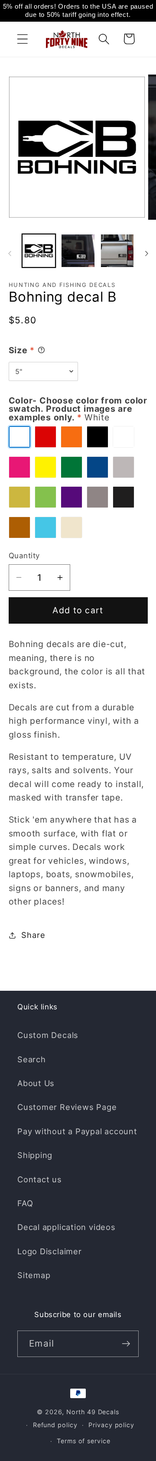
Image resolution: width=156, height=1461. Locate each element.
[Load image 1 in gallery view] (39, 251)
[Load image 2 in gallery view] (78, 251)
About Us (36, 1083)
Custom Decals (47, 1035)
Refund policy (55, 1424)
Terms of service (83, 1441)
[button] (22, 38)
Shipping (34, 1155)
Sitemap (33, 1275)
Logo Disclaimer (49, 1251)
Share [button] (33, 935)
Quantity (24, 555)
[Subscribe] (126, 1344)
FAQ (25, 1203)
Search (31, 1059)
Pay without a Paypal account (77, 1131)
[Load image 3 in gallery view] (117, 251)
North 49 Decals (92, 1411)
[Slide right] (146, 253)
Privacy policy (111, 1424)
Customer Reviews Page (67, 1107)
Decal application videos (66, 1227)
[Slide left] (9, 253)
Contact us (39, 1179)
